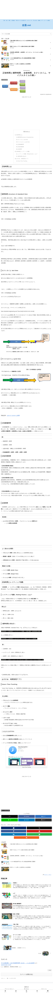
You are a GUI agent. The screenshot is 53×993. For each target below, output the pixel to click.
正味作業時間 (21, 146)
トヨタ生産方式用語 (5, 810)
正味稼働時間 (21, 144)
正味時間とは (19, 134)
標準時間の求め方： (22, 156)
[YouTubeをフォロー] (39, 831)
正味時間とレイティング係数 (22, 151)
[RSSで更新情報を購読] (26, 837)
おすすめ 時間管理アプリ (22, 158)
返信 (50, 970)
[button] (51, 34)
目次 (24, 131)
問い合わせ (26, 988)
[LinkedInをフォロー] (13, 834)
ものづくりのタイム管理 (13, 415)
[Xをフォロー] (39, 828)
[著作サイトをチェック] (13, 828)
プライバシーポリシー (9, 988)
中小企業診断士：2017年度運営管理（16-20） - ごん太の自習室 (17, 963)
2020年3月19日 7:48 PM (6, 964)
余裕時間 (20, 149)
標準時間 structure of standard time (25, 137)
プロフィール (44, 988)
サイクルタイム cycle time (24, 141)
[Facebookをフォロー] (13, 831)
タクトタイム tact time (23, 139)
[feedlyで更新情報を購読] (39, 834)
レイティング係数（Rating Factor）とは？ (27, 153)
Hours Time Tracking (22, 161)
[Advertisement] (26, 10)
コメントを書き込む (26, 974)
